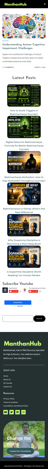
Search (39, 319)
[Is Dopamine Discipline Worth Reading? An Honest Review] (24, 257)
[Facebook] (17, 412)
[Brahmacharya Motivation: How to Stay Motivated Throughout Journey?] (24, 162)
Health (5, 41)
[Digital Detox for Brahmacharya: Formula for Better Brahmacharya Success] (24, 127)
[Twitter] (11, 412)
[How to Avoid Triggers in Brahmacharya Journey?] (24, 95)
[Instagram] (23, 412)
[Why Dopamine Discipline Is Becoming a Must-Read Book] (24, 225)
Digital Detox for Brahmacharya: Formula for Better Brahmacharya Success (24, 146)
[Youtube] (5, 412)
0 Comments (9, 67)
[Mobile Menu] (45, 4)
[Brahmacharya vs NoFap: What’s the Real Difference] (24, 194)
